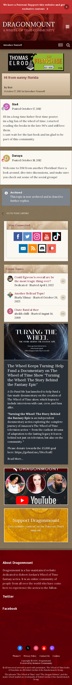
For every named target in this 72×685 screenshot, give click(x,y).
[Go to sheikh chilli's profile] (10, 311)
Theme (16, 656)
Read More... (15, 458)
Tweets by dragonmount (18, 602)
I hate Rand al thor (27, 309)
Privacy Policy (30, 656)
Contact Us (44, 656)
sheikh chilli (22, 313)
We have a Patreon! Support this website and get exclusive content (34, 6)
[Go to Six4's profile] (6, 106)
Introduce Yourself (35, 91)
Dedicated (21, 285)
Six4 (10, 87)
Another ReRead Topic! (30, 293)
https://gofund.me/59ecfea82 (33, 452)
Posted (26, 108)
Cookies (56, 656)
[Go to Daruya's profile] (6, 158)
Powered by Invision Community (36, 663)
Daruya (17, 155)
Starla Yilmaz (23, 297)
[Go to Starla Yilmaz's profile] (10, 295)
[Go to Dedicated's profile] (10, 279)
